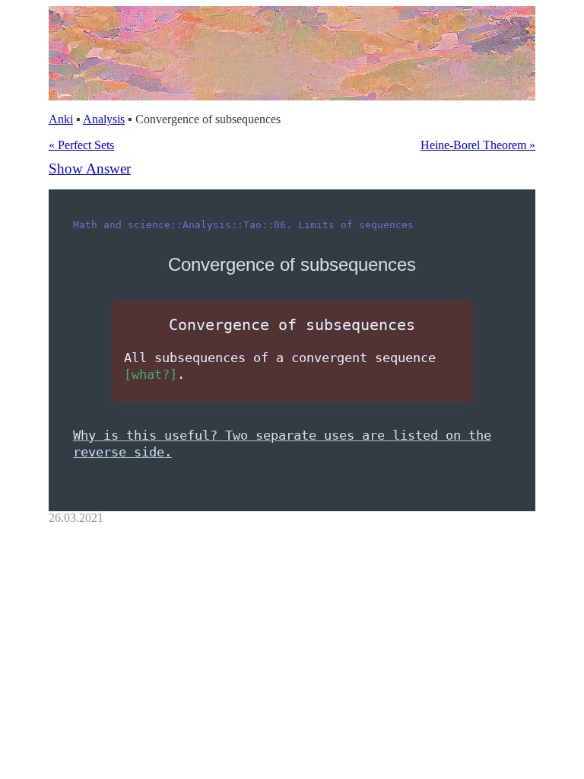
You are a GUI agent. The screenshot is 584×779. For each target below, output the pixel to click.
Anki (61, 119)
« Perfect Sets (81, 144)
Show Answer (90, 168)
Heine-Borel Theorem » (478, 144)
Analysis (104, 119)
